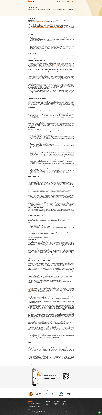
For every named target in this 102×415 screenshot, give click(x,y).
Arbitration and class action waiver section (40, 21)
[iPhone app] (66, 412)
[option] (32, 394)
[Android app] (69, 412)
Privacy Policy (66, 414)
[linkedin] (44, 412)
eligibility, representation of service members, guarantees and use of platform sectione (47, 27)
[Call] (72, 1)
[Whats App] (99, 412)
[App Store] (52, 378)
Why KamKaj (59, 1)
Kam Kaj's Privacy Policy (37, 61)
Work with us (69, 1)
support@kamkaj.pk (31, 289)
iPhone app (55, 404)
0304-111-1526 (64, 404)
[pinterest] (39, 412)
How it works (56, 403)
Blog (46, 403)
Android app (56, 405)
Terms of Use (71, 414)
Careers (47, 405)
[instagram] (35, 412)
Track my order (64, 1)
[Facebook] (33, 412)
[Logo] (32, 1)
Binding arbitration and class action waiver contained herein (56, 24)
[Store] (47, 378)
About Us (47, 404)
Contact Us (63, 403)
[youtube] (37, 412)
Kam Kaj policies (56, 64)
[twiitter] (41, 412)
